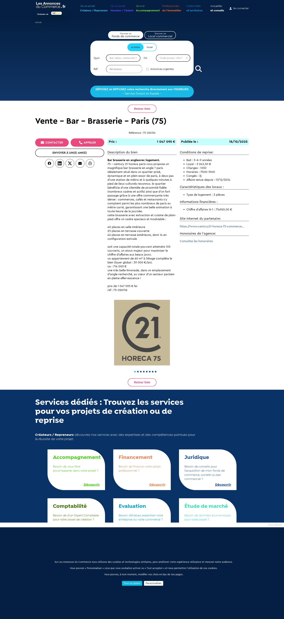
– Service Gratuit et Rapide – (142, 91)
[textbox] (123, 58)
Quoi (97, 58)
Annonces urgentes (162, 69)
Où (145, 58)
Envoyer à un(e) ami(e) (69, 152)
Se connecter (241, 8)
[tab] (135, 371)
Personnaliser (154, 583)
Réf (96, 69)
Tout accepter (132, 583)
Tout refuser (275, 525)
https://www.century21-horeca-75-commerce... (212, 226)
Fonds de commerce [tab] (126, 35)
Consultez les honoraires (196, 241)
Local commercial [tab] (160, 35)
